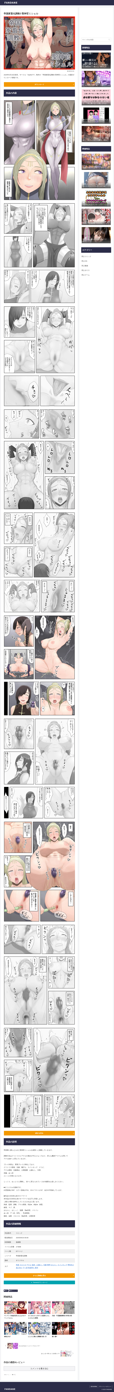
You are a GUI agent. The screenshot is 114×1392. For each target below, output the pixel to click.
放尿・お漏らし (37, 1265)
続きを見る (39, 1133)
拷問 (48, 1265)
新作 (36, 1268)
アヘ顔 (25, 1268)
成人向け (19, 1268)
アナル (28, 1265)
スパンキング (62, 1265)
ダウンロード (39, 84)
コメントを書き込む (39, 1368)
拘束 (17, 1265)
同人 (7, 1290)
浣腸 (45, 1265)
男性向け (71, 1265)
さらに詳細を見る (39, 1275)
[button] (109, 40)
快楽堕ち (31, 1268)
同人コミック (14, 1290)
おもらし (54, 1265)
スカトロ (23, 1265)
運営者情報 (94, 1386)
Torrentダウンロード (40, 1282)
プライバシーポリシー (105, 1386)
